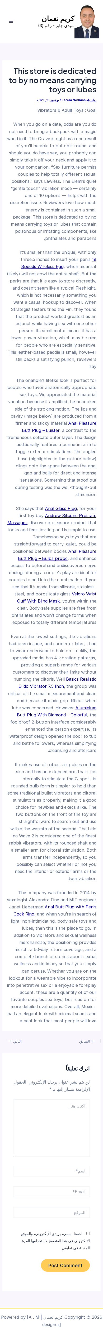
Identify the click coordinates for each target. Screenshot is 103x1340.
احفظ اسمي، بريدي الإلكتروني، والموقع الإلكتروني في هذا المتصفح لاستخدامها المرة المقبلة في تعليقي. (55, 1240)
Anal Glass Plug (61, 508)
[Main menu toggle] (11, 21)
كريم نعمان (58, 18)
